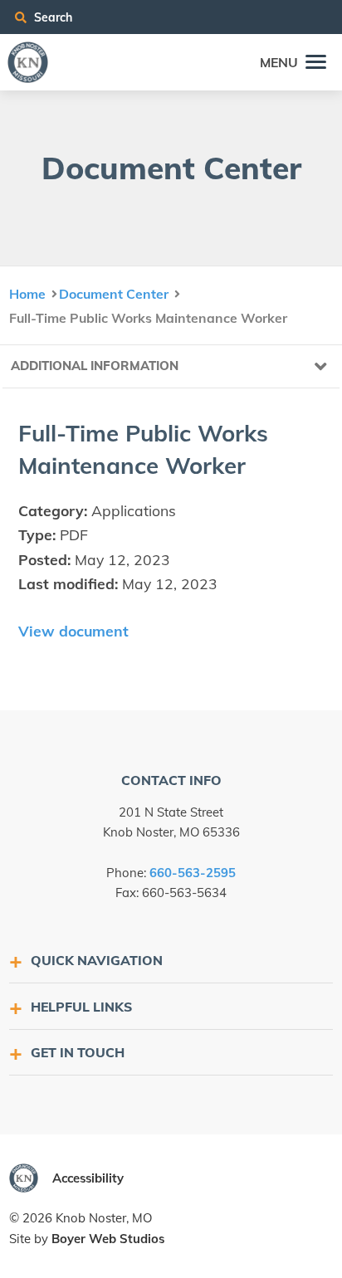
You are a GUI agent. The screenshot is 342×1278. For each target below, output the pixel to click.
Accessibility (88, 1178)
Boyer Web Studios (107, 1238)
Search (51, 17)
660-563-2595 (192, 872)
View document (73, 631)
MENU (279, 62)
